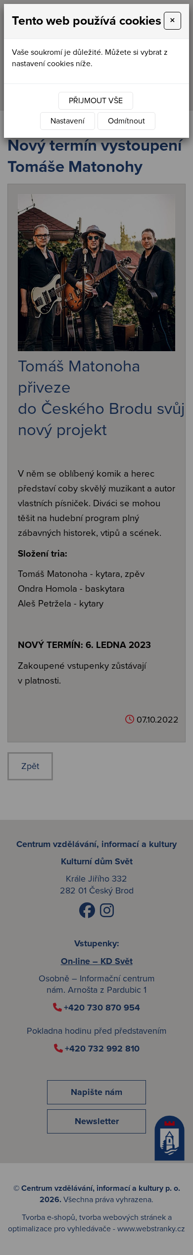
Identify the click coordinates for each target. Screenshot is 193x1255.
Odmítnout (126, 121)
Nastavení (67, 121)
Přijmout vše (96, 101)
